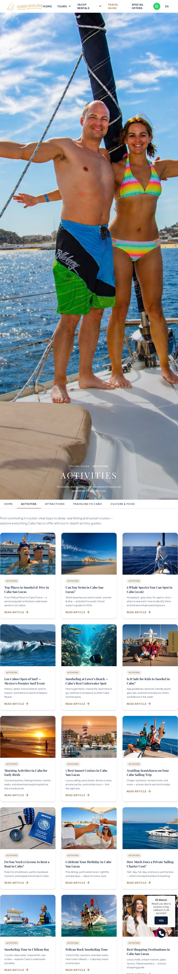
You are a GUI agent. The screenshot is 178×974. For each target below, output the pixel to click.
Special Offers (138, 6)
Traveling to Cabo (87, 503)
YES (161, 920)
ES (167, 6)
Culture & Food (123, 503)
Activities (29, 503)
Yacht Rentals (89, 6)
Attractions (55, 503)
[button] (161, 933)
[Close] (175, 895)
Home (47, 6)
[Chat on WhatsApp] (156, 6)
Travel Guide (113, 6)
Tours (64, 6)
